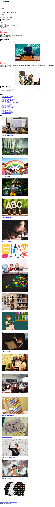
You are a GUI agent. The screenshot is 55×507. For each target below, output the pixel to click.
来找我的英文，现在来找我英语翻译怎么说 (8, 135)
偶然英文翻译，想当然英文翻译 (6, 105)
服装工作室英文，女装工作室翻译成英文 (8, 100)
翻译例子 (3, 8)
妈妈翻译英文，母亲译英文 (6, 101)
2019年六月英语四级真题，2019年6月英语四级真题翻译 (10, 102)
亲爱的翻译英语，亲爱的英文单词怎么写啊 (8, 96)
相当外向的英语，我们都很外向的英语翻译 (8, 415)
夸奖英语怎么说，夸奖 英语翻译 (6, 110)
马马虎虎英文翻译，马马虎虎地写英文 (7, 107)
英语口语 (10, 502)
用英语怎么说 (6, 502)
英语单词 (3, 502)
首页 (2, 4)
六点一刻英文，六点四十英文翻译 (7, 104)
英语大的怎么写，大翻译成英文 (6, 97)
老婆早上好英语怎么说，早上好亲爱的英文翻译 (8, 457)
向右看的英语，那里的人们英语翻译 (7, 111)
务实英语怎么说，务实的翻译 (6, 351)
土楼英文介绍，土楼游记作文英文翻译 (7, 106)
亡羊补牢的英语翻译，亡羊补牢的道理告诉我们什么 (9, 112)
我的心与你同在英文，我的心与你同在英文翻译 (8, 99)
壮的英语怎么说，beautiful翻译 (6, 113)
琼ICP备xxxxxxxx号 (12, 503)
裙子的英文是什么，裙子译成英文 (7, 478)
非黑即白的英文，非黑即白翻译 (6, 176)
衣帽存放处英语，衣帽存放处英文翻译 (7, 241)
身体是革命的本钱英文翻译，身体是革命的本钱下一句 (9, 372)
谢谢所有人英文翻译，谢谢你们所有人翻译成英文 (9, 108)
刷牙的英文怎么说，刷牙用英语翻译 (7, 437)
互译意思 (3, 7)
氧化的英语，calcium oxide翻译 (6, 217)
